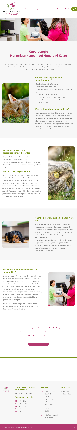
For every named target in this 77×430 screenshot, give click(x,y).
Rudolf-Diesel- (50, 391)
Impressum (66, 391)
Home (27, 9)
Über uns (46, 9)
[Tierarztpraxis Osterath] (11, 8)
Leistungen (35, 9)
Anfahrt (66, 9)
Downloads (57, 9)
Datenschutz (67, 394)
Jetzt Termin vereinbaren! (39, 344)
